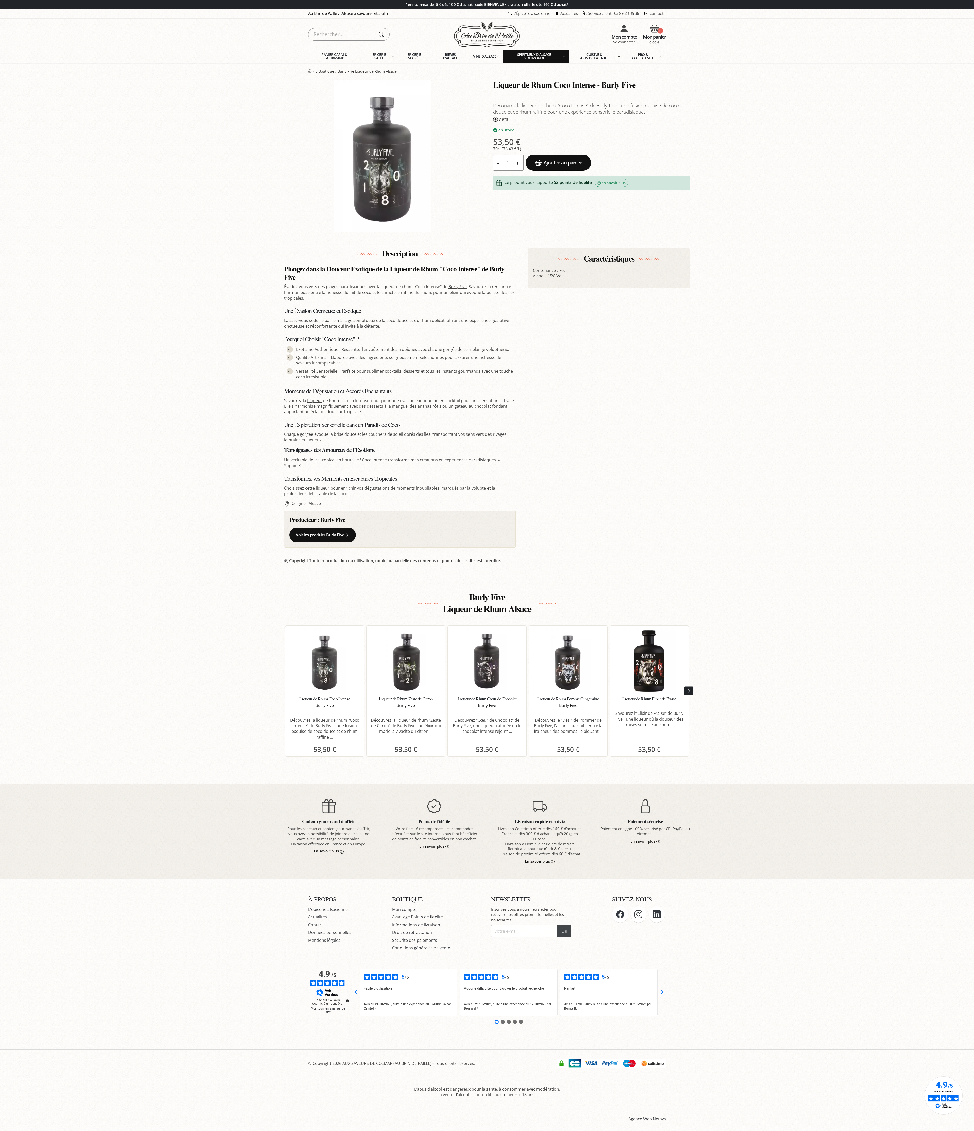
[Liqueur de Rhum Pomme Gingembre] (568, 661)
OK (564, 931)
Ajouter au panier (563, 162)
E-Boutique (324, 71)
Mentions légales (324, 940)
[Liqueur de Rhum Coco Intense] (325, 661)
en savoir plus (614, 182)
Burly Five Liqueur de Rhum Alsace (367, 71)
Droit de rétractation (412, 932)
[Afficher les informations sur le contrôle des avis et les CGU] (347, 1001)
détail (504, 119)
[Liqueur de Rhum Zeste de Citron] (406, 661)
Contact (656, 13)
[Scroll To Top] (965, 1122)
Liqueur (314, 400)
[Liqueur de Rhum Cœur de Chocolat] (487, 661)
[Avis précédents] (355, 992)
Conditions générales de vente (421, 948)
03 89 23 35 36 (613, 13)
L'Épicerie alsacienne (531, 13)
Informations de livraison (416, 925)
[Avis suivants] (661, 992)
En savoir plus (326, 851)
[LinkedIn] (657, 914)
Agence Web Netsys (647, 1119)
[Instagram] (638, 914)
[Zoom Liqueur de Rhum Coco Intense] (382, 156)
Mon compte (404, 909)
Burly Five (457, 286)
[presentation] (688, 691)
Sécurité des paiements (414, 940)
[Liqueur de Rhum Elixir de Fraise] (649, 661)
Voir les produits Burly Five (320, 535)
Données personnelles (329, 932)
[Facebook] (620, 914)
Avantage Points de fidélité (417, 917)
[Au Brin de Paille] (310, 71)
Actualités (569, 13)
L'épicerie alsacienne (328, 909)
